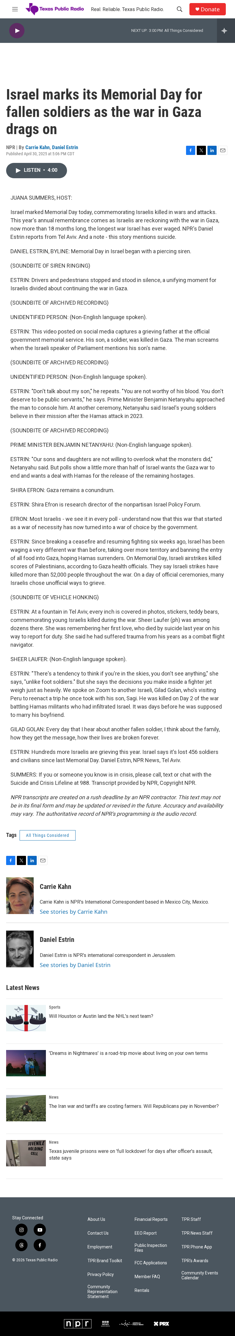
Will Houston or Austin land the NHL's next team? (101, 1016)
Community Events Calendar (199, 1275)
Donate (210, 9)
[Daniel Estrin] (20, 949)
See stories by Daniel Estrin (75, 965)
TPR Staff (191, 1219)
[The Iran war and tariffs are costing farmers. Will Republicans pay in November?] (26, 1108)
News (53, 1097)
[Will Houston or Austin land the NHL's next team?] (26, 1018)
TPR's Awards (194, 1261)
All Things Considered (47, 835)
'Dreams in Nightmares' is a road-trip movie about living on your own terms (128, 1053)
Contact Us (98, 1233)
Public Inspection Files (151, 1248)
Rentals (142, 1290)
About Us (96, 1219)
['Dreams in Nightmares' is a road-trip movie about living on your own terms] (26, 1063)
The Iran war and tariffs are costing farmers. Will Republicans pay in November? (134, 1106)
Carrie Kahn (37, 147)
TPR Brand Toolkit (105, 1261)
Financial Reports (151, 1219)
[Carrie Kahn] (20, 895)
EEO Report (146, 1233)
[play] (17, 30)
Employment (100, 1247)
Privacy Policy (101, 1274)
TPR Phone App (196, 1247)
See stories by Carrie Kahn (73, 911)
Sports (54, 1007)
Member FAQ (147, 1276)
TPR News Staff (197, 1233)
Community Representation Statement (103, 1292)
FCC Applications (151, 1263)
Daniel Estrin (65, 147)
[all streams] (226, 30)
